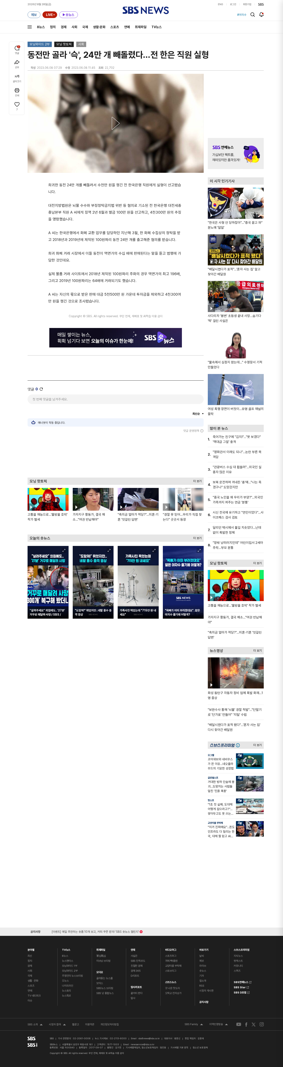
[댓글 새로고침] (41, 389)
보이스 (99, 983)
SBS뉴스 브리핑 (104, 988)
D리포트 (135, 975)
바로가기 (203, 948)
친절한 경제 (137, 965)
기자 (201, 975)
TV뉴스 (156, 27)
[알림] (261, 14)
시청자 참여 (57, 1025)
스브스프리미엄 (241, 948)
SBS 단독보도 (138, 960)
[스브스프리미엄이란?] (239, 745)
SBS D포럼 (240, 992)
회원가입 (247, 4)
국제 (85, 27)
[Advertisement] (115, 455)
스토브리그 (170, 970)
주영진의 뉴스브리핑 (72, 975)
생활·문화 (99, 27)
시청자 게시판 (206, 990)
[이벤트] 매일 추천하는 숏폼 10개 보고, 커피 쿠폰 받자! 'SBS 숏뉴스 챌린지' (95, 931)
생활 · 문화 (33, 980)
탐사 (133, 998)
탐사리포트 (136, 986)
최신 (30, 955)
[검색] (252, 14)
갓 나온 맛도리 (172, 988)
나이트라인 (67, 985)
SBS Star (240, 987)
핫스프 (211, 800)
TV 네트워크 (34, 995)
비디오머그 (170, 948)
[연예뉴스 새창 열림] (236, 153)
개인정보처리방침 (109, 1024)
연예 (127, 27)
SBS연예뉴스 (241, 981)
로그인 (233, 4)
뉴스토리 (66, 990)
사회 (74, 27)
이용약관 (89, 1024)
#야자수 (241, 14)
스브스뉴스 (170, 981)
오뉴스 (65, 980)
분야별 (31, 948)
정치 (53, 27)
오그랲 (211, 755)
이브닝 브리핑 (103, 960)
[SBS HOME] (261, 4)
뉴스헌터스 (67, 960)
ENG (220, 4)
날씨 (201, 955)
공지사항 (203, 1002)
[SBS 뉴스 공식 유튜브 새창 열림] (238, 1024)
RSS (201, 985)
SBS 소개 (35, 1025)
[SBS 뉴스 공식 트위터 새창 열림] (254, 1024)
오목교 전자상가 (173, 993)
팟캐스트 (238, 960)
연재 (133, 948)
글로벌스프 (213, 777)
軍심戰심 (101, 955)
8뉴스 (41, 27)
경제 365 (136, 970)
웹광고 (75, 1024)
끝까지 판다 (137, 993)
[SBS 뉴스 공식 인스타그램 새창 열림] (262, 1024)
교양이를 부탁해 (215, 822)
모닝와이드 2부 (40, 44)
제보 (201, 960)
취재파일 (140, 27)
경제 (64, 27)
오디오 (99, 971)
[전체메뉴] (30, 27)
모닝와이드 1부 (69, 965)
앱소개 (202, 980)
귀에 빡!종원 (171, 960)
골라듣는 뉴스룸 (104, 978)
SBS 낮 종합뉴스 (105, 993)
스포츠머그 (170, 955)
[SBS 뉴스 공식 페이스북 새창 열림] (246, 1024)
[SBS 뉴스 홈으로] (146, 10)
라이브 (202, 965)
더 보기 (196, 480)
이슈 (30, 1000)
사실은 (134, 955)
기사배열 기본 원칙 (179, 1047)
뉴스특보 (66, 995)
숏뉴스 (202, 970)
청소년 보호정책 (200, 1047)
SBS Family (194, 1025)
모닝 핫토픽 (64, 44)
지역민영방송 (218, 1025)
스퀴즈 (237, 970)
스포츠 (114, 27)
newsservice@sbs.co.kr (142, 1044)
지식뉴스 (238, 955)
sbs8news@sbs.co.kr (149, 1038)
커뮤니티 (238, 965)
